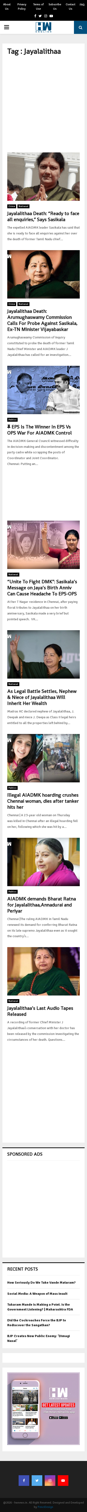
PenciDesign (45, 1507)
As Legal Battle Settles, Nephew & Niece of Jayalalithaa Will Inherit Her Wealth (42, 697)
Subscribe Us (55, 7)
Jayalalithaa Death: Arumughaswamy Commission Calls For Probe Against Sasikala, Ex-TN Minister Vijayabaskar (42, 320)
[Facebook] (24, 1480)
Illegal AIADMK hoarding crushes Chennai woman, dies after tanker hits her (43, 801)
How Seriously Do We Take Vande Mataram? (41, 1282)
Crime (11, 206)
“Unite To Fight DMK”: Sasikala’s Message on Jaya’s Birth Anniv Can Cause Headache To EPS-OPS (42, 587)
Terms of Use (38, 7)
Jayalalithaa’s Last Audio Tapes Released (40, 1011)
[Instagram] (50, 1480)
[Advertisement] (43, 104)
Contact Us (70, 7)
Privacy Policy (21, 7)
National (23, 206)
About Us (7, 7)
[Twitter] (37, 1480)
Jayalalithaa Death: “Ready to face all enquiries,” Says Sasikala (43, 216)
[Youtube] (63, 1480)
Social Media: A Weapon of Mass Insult (37, 1294)
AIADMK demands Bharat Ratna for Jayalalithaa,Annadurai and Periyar (41, 905)
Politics (12, 419)
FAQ (82, 5)
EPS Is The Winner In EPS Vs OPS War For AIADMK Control (39, 430)
